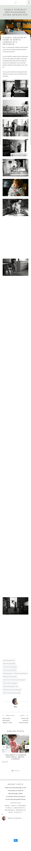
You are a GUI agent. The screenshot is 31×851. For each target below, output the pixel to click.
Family (9, 808)
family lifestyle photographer (9, 670)
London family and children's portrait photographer (14, 679)
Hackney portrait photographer (10, 676)
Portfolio (21, 810)
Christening (19, 808)
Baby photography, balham (15, 793)
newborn (22, 805)
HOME (7, 805)
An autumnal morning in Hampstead (15, 796)
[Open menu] (29, 2)
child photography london (8, 660)
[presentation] (15, 743)
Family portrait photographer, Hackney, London (9, 719)
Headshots (10, 810)
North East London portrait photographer (12, 689)
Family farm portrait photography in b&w (15, 787)
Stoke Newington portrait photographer (11, 693)
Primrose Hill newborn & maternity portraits (23, 719)
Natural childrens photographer (10, 683)
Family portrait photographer (20, 673)
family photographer (7, 673)
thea (15, 707)
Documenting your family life (15, 790)
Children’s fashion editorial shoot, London (15, 757)
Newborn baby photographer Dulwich (16, 799)
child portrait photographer (9, 663)
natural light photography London (10, 686)
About (14, 805)
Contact (18, 812)
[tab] (12, 770)
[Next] (27, 747)
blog (11, 812)
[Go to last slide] (4, 747)
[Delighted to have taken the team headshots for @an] (15, 830)
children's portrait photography (10, 666)
